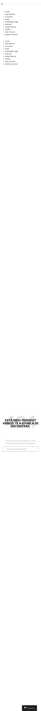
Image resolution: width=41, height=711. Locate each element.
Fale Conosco (10, 32)
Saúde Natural (10, 27)
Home (7, 12)
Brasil (7, 19)
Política (7, 29)
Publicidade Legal (11, 22)
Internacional (10, 14)
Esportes (8, 24)
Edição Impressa (11, 34)
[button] (20, 38)
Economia (8, 17)
